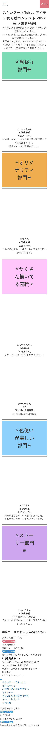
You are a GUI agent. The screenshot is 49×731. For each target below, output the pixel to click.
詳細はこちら (8, 641)
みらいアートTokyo (16, 676)
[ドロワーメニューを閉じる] (1, 679)
